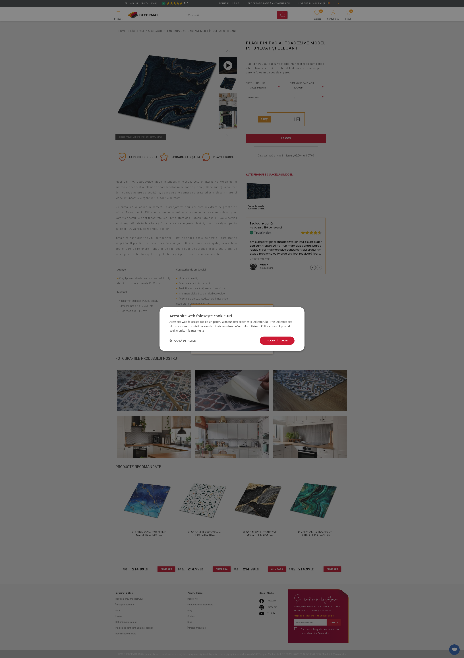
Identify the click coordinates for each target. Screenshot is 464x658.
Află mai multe (195, 331)
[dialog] (232, 329)
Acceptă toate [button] (277, 340)
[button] (182, 341)
